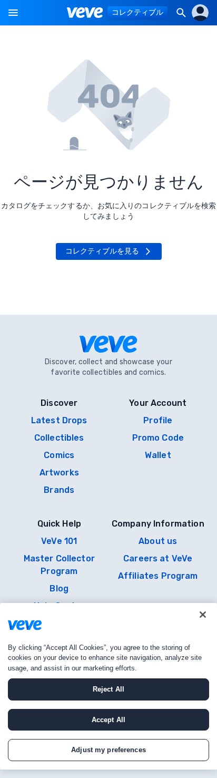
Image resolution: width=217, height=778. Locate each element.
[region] (108, 686)
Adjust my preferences (108, 750)
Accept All (108, 720)
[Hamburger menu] (13, 12)
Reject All (108, 689)
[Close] (202, 614)
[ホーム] (85, 12)
